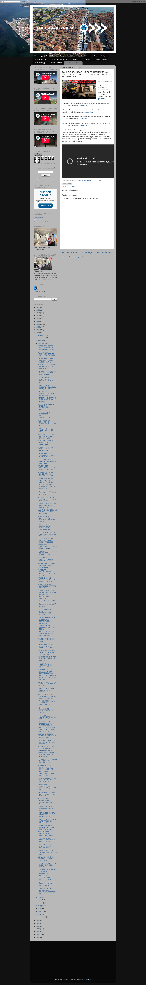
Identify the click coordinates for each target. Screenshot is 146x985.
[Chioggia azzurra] (35, 220)
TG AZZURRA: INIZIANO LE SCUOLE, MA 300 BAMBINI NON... (47, 690)
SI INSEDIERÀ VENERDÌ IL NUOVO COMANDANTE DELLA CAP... (47, 461)
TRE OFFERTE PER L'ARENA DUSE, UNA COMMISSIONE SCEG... (47, 393)
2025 (38, 310)
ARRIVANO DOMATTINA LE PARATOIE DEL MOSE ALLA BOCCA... (47, 511)
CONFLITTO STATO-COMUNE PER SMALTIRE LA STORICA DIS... (47, 891)
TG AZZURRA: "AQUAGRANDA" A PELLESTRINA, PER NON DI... (47, 787)
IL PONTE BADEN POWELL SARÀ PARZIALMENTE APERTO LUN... (47, 652)
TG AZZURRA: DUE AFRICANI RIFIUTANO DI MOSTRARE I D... (47, 455)
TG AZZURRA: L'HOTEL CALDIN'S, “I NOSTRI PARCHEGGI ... (46, 754)
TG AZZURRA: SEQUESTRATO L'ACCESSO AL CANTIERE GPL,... (45, 527)
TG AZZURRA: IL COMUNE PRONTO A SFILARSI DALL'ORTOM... (47, 505)
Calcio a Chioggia (40, 63)
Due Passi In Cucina (73, 63)
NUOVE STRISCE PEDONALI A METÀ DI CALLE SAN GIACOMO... (47, 833)
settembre (41, 343)
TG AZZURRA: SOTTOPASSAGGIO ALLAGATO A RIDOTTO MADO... (46, 572)
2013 (38, 929)
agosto (40, 897)
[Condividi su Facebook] (69, 184)
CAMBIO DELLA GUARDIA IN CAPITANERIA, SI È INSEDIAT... (47, 366)
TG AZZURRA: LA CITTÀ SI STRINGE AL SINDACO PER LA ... (47, 808)
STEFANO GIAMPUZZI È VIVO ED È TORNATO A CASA (46, 639)
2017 (38, 332)
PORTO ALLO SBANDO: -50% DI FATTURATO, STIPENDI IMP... (46, 436)
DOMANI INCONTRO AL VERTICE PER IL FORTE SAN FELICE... (47, 499)
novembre (41, 338)
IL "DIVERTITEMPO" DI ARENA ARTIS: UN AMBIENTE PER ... (45, 665)
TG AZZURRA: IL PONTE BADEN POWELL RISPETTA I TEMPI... (46, 646)
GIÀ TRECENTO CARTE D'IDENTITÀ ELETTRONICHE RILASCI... (46, 406)
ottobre (40, 341)
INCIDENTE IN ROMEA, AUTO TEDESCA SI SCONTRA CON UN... (46, 767)
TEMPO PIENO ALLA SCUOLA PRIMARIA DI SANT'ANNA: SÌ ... (46, 839)
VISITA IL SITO (45, 205)
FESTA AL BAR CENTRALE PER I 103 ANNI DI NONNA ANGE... (47, 779)
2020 (38, 324)
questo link (102, 99)
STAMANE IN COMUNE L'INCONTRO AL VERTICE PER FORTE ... (47, 474)
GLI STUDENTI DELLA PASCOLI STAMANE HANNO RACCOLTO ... (46, 540)
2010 (38, 937)
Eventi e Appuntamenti (59, 59)
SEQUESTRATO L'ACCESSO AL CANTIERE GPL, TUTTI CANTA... (46, 519)
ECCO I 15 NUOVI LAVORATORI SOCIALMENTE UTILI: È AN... (47, 380)
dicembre (41, 335)
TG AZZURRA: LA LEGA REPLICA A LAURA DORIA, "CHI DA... (46, 883)
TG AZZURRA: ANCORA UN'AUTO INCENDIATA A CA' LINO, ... (47, 592)
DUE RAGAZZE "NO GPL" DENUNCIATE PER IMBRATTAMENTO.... (46, 814)
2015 (38, 923)
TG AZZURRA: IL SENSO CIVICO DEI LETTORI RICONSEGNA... (46, 729)
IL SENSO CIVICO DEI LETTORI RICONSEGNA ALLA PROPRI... (47, 735)
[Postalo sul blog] (65, 184)
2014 (38, 926)
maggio (41, 905)
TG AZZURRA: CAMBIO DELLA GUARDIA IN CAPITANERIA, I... (46, 360)
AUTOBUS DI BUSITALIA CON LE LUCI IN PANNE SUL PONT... (47, 794)
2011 (38, 934)
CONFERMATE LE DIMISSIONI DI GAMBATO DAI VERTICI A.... (47, 423)
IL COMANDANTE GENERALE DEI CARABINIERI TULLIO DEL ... (46, 626)
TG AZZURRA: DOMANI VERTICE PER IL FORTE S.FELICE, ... (47, 492)
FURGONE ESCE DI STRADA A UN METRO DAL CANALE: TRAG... (46, 579)
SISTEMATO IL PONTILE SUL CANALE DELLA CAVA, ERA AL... (46, 442)
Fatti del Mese (51, 56)
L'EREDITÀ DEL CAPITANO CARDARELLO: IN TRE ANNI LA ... (47, 399)
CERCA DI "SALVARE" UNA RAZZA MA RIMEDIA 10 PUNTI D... (47, 865)
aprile (40, 908)
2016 (38, 920)
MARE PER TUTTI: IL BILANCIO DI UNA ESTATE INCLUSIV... (45, 671)
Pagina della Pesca (40, 59)
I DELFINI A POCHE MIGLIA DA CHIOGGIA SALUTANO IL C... (47, 761)
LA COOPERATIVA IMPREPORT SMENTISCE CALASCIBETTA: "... (45, 414)
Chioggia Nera (75, 59)
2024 (38, 313)
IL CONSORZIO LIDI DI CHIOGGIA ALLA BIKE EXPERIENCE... (46, 773)
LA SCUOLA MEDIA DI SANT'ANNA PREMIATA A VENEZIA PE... (47, 448)
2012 (38, 932)
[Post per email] (99, 180)
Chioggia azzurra (38, 217)
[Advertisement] (73, 957)
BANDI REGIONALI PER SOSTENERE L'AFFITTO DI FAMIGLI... (47, 586)
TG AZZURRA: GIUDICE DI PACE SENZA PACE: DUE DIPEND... (47, 677)
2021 (38, 321)
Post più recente (69, 252)
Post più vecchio (104, 252)
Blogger (88, 979)
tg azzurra (72, 186)
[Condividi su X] (67, 184)
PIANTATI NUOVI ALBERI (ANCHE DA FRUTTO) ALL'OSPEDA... (46, 565)
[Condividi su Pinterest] (71, 184)
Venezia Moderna (56, 63)
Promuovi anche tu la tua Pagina (42, 221)
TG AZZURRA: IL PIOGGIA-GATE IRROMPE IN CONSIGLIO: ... (47, 821)
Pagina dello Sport (100, 56)
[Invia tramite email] (63, 184)
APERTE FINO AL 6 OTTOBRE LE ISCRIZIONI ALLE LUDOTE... (44, 612)
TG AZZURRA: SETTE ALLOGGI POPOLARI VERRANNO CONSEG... (47, 347)
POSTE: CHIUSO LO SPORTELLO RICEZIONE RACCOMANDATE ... (47, 696)
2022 (38, 318)
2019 (38, 327)
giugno (40, 903)
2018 (38, 330)
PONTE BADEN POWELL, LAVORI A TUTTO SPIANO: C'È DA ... (46, 846)
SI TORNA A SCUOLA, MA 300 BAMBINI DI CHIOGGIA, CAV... (46, 702)
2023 (38, 315)
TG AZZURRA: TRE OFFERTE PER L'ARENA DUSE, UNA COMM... (47, 387)
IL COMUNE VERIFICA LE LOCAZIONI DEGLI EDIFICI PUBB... (46, 619)
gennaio (41, 917)
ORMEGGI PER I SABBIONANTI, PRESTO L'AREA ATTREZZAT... (47, 467)
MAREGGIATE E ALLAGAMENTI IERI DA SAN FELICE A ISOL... (46, 716)
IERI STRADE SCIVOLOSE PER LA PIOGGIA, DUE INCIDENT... (47, 742)
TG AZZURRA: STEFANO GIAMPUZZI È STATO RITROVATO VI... (46, 633)
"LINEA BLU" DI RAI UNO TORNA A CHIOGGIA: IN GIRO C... (47, 534)
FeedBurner (50, 179)
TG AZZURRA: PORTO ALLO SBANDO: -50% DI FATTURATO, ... (47, 430)
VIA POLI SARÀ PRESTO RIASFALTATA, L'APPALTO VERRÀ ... (46, 552)
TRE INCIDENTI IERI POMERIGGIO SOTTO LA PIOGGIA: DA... (47, 486)
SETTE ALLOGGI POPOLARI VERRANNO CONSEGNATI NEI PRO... (47, 354)
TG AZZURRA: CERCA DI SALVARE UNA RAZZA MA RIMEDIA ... (47, 852)
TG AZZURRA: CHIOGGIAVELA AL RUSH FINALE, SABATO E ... (47, 546)
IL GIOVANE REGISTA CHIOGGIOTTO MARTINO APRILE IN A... (47, 598)
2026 (38, 307)
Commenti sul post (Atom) (77, 257)
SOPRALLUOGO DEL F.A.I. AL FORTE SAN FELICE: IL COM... (47, 683)
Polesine (87, 59)
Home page (38, 56)
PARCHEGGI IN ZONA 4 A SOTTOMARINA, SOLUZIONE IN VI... (46, 748)
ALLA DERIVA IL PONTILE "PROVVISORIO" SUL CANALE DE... (46, 871)
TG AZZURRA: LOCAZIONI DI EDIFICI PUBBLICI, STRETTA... (47, 604)
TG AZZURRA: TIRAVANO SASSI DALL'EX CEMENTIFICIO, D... (46, 480)
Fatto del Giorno (85, 56)
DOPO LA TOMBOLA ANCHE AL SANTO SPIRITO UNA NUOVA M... (46, 801)
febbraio (41, 914)
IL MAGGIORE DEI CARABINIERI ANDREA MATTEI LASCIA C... (46, 723)
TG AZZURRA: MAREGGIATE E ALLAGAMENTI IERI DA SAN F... (46, 709)
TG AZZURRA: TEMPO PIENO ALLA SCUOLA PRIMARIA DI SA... (46, 827)
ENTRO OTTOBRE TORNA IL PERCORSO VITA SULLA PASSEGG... (47, 372)
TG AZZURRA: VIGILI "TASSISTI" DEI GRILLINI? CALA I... (45, 877)
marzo (40, 911)
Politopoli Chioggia (100, 59)
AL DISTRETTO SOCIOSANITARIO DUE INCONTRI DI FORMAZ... (47, 559)
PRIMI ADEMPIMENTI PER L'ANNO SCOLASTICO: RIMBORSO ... (47, 658)
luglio (40, 900)
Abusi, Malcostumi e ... (68, 56)
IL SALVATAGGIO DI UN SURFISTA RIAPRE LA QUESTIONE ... (46, 858)
